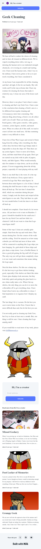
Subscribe (20, 8)
